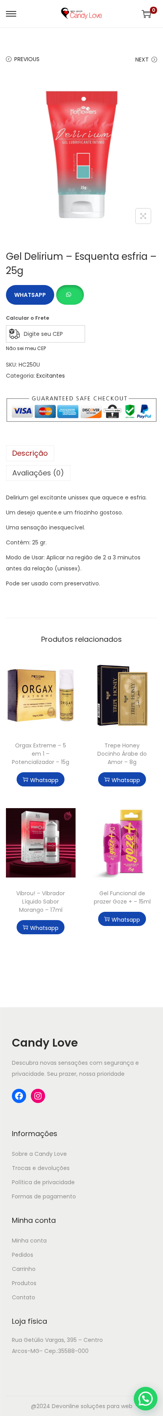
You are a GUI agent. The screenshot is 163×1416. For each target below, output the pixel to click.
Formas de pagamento (44, 1196)
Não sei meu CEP (26, 348)
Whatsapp (30, 295)
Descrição (30, 453)
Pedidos (22, 1255)
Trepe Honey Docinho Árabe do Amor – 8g (122, 754)
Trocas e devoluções (41, 1168)
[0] (146, 14)
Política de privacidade (43, 1182)
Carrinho (24, 1269)
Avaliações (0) (38, 473)
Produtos (24, 1283)
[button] (70, 290)
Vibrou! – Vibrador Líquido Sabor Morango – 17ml (40, 901)
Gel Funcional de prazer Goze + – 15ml (122, 897)
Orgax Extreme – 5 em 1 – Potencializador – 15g (40, 754)
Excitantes (50, 376)
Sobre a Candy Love (39, 1154)
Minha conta (29, 1241)
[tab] (81, 453)
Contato (23, 1297)
